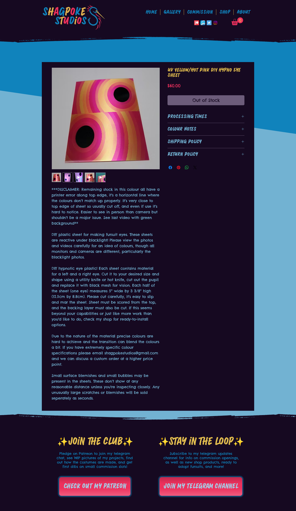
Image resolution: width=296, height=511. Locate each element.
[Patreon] (196, 22)
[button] (200, 12)
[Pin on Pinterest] (178, 167)
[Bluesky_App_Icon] (202, 22)
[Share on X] (195, 167)
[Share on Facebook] (170, 167)
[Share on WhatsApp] (186, 167)
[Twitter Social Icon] (209, 22)
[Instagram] (215, 22)
